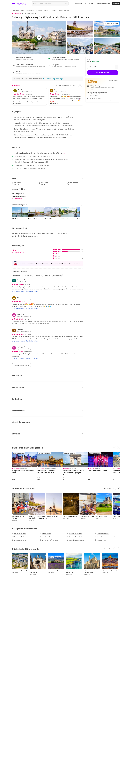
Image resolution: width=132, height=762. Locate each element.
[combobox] (50, 4)
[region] (24, 459)
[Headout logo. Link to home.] (19, 4)
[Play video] (39, 37)
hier (63, 153)
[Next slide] (81, 85)
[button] (80, 29)
